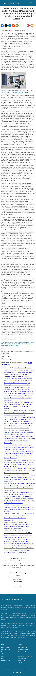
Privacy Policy (22, 647)
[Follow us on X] (13, 672)
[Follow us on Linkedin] (20, 672)
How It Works (5, 647)
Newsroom (21, 660)
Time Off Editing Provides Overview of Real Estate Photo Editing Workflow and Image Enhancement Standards (18, 389)
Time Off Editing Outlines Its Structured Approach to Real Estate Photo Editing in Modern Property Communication (19, 494)
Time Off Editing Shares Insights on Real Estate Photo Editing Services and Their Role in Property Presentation (18, 432)
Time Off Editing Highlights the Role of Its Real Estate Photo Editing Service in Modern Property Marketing (19, 501)
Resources (4, 660)
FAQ (2, 658)
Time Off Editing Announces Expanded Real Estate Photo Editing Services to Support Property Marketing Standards (19, 471)
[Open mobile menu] (31, 3)
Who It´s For (5, 649)
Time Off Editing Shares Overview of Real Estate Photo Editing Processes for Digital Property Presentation (18, 376)
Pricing (3, 651)
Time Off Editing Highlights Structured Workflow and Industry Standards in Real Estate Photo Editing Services (19, 447)
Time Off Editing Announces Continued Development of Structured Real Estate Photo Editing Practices (19, 541)
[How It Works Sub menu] (11, 647)
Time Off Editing (20, 558)
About (3, 654)
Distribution (5, 656)
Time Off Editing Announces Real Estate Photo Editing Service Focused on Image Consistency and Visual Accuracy (19, 413)
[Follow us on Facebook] (17, 672)
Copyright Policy (23, 651)
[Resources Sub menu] (9, 660)
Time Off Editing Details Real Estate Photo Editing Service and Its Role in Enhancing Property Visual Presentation (18, 425)
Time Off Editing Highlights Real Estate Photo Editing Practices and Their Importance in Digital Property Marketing (19, 419)
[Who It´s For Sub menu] (11, 649)
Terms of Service (23, 649)
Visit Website (18, 581)
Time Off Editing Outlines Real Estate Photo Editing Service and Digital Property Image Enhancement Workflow (18, 383)
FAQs (19, 654)
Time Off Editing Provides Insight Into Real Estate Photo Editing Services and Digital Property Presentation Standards (19, 370)
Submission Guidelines (25, 656)
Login (20, 662)
